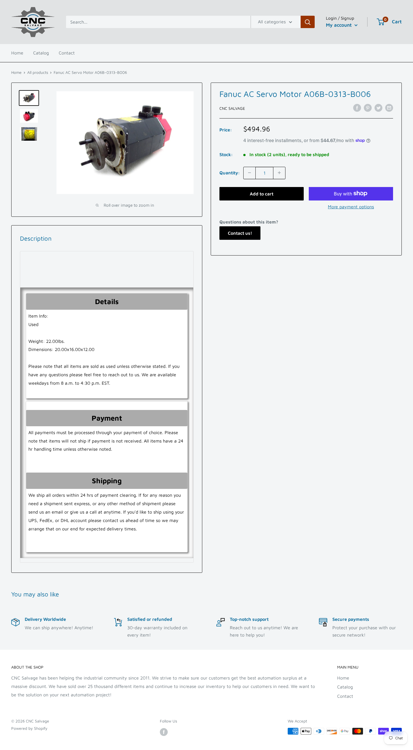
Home (17, 52)
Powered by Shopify (29, 728)
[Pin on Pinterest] (368, 107)
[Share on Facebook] (357, 107)
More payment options (351, 206)
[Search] (308, 22)
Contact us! (240, 233)
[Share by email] (389, 107)
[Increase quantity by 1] (279, 173)
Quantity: (229, 172)
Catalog (41, 52)
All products (37, 72)
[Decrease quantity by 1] (249, 173)
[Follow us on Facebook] (164, 732)
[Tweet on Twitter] (378, 107)
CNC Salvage (232, 108)
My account (339, 25)
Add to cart (261, 193)
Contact (67, 52)
